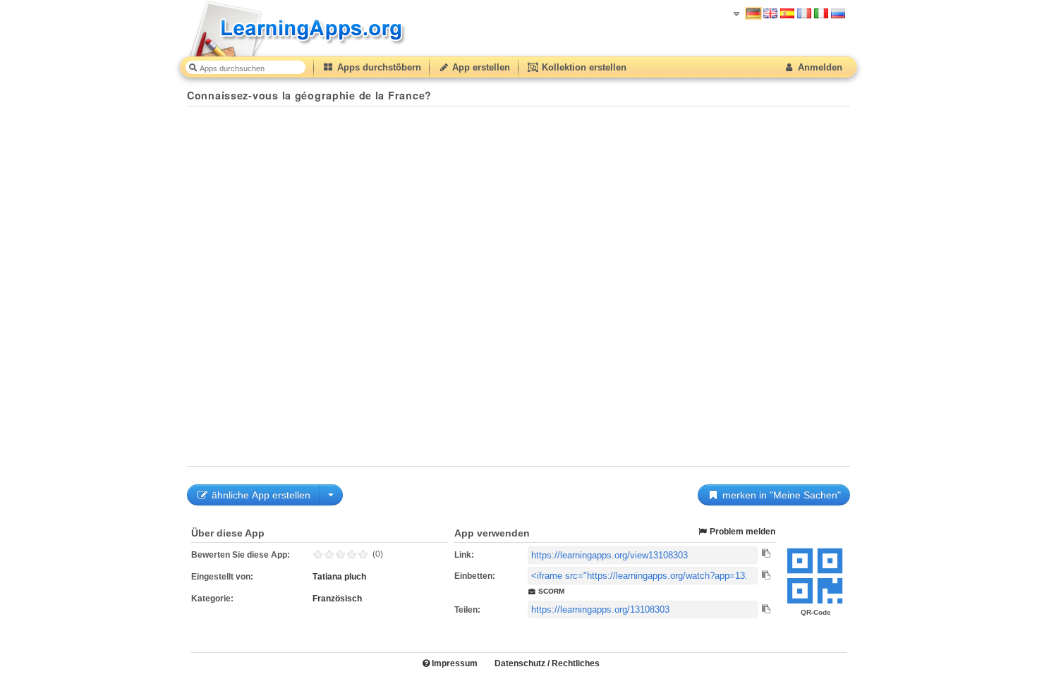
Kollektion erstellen (582, 67)
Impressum (454, 663)
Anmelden (818, 67)
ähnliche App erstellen (259, 495)
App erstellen (479, 67)
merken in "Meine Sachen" (780, 495)
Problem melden (741, 531)
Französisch (337, 598)
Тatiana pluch (339, 577)
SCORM (550, 591)
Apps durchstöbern (377, 67)
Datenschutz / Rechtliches (547, 663)
